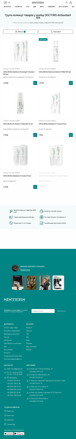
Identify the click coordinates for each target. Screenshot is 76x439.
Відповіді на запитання (11, 334)
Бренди (28, 349)
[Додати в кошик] (35, 83)
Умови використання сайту (13, 356)
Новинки (29, 343)
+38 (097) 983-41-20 (14, 386)
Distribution (10, 420)
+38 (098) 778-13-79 (36, 371)
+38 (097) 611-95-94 (36, 377)
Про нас (6, 337)
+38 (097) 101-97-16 (35, 383)
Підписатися (25, 270)
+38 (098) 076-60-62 (36, 401)
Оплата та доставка (11, 327)
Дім (27, 337)
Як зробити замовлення (12, 331)
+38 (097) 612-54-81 (13, 380)
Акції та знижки (31, 346)
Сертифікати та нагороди (12, 343)
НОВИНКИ (51, 6)
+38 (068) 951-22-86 (13, 392)
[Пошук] (9, 2)
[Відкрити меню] (5, 2)
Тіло (27, 334)
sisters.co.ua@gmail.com (14, 369)
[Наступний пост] (60, 282)
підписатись (61, 311)
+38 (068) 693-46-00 (14, 389)
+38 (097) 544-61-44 (36, 389)
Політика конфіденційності (13, 359)
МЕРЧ (42, 6)
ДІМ (34, 6)
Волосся (29, 327)
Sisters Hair (10, 411)
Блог (5, 346)
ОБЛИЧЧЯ (18, 6)
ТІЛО (27, 6)
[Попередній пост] (15, 282)
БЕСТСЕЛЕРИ (63, 6)
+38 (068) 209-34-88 (36, 395)
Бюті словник (8, 349)
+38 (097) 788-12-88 (14, 383)
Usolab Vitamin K (14, 69)
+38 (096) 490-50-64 (14, 395)
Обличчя (29, 331)
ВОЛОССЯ (7, 6)
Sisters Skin (10, 415)
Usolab (5, 69)
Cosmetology (11, 424)
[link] (70, 2)
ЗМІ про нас (8, 340)
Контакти (7, 353)
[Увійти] (66, 2)
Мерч (28, 340)
